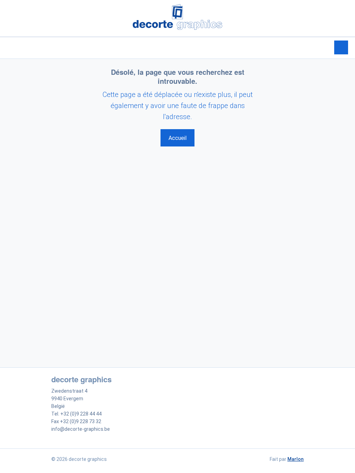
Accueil (177, 138)
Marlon (295, 459)
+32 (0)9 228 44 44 (81, 414)
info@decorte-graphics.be (80, 429)
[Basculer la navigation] (341, 47)
